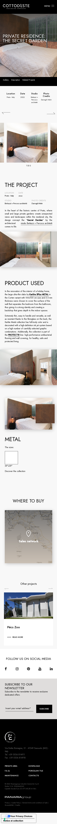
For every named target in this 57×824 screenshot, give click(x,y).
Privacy (7, 803)
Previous (6, 589)
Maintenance (12, 775)
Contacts (33, 775)
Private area (11, 766)
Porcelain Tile (35, 770)
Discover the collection (15, 471)
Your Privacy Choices (21, 816)
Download (34, 766)
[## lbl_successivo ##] (51, 113)
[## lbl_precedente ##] (6, 113)
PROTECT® (14, 334)
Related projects (29, 80)
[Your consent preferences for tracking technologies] (4, 819)
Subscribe (44, 708)
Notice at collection (13, 820)
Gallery (6, 80)
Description (15, 80)
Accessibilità (9, 805)
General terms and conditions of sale (34, 803)
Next (50, 588)
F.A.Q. (7, 770)
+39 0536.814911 (17, 754)
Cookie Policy (15, 803)
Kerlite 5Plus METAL (39, 294)
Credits (17, 805)
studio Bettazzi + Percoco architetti (36, 223)
